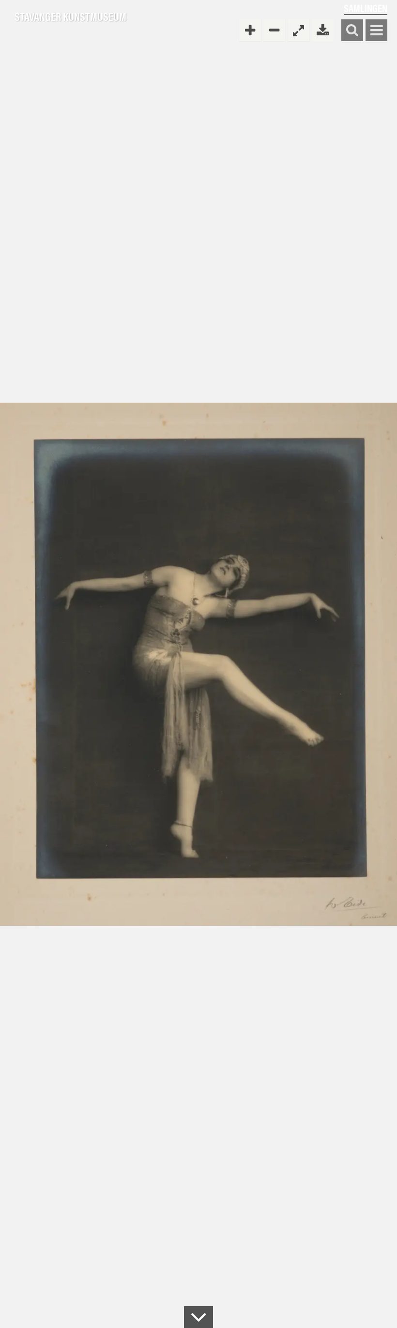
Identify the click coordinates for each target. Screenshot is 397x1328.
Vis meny (376, 30)
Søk (352, 30)
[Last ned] (323, 30)
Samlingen (365, 8)
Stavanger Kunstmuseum (70, 17)
